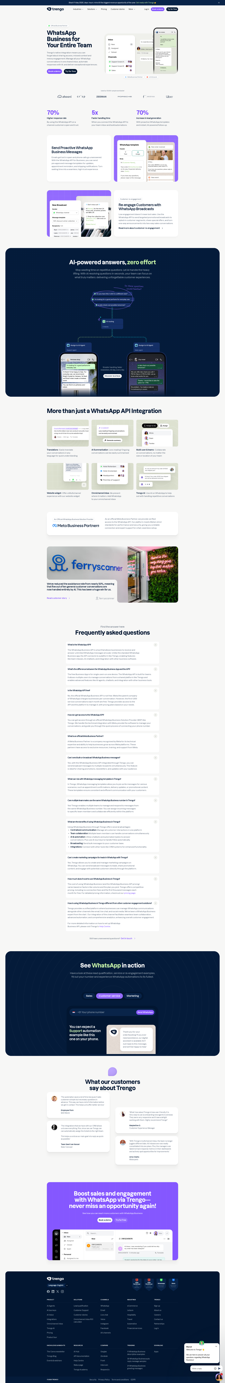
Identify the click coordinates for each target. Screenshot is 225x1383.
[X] (57, 1291)
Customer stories (118, 9)
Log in (146, 9)
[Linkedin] (53, 1291)
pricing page (129, 893)
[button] (78, 9)
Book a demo (157, 9)
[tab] (89, 996)
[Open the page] (112, 2)
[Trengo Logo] (55, 1279)
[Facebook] (48, 1291)
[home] (55, 9)
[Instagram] (62, 1291)
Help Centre (104, 926)
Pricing (104, 9)
